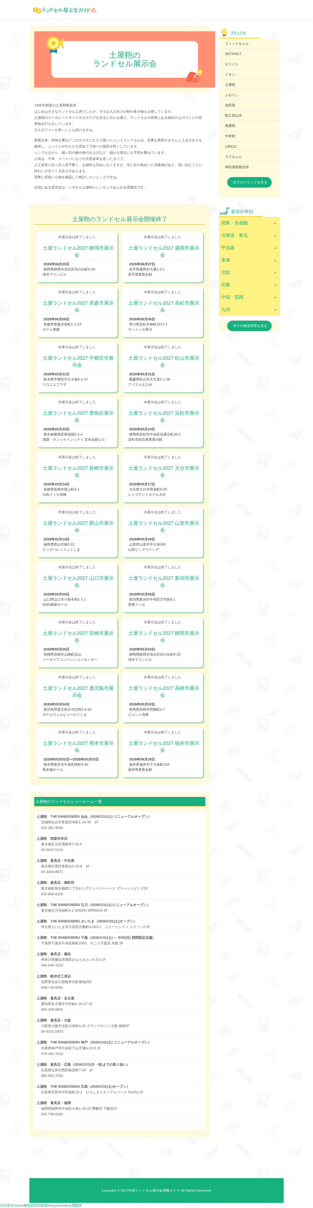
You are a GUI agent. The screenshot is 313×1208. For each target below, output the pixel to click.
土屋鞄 (230, 85)
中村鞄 (230, 136)
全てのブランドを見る (250, 182)
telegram (54, 1205)
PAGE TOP (301, 1167)
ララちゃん (233, 157)
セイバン (232, 64)
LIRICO (230, 146)
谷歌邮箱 (40, 1205)
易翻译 (76, 1205)
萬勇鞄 (230, 126)
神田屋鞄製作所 (237, 167)
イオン (230, 74)
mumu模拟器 (24, 1205)
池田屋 (230, 105)
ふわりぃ (232, 95)
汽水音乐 (7, 1205)
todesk (66, 1205)
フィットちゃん (237, 43)
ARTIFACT (233, 54)
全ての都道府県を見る (250, 326)
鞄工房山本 (233, 115)
